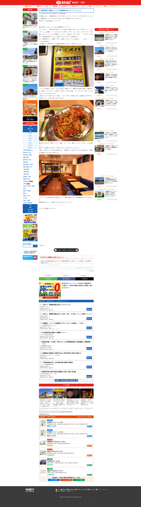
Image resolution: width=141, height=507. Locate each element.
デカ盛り (53, 411)
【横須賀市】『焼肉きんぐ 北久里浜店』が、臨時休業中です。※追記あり (111, 147)
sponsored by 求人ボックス (61, 301)
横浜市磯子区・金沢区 (28, 164)
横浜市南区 (25, 162)
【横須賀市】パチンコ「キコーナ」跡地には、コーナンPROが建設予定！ (30, 44)
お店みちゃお (74, 6)
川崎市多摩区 (26, 169)
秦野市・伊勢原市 (27, 190)
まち (83, 6)
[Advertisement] (106, 18)
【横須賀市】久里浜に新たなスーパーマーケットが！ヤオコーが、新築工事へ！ (111, 49)
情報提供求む (71, 489)
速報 (105, 6)
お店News (64, 6)
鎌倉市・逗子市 (26, 195)
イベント (97, 6)
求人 (47, 6)
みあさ (47, 414)
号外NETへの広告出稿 (82, 489)
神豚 (71, 411)
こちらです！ (57, 20)
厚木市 (24, 188)
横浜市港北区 (26, 157)
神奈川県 (63, 13)
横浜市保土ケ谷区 (27, 159)
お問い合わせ (92, 489)
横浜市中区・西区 (27, 152)
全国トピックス (28, 6)
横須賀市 (67, 411)
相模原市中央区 (26, 178)
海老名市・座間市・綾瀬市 (29, 186)
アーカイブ (113, 6)
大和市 (26, 183)
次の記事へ (84, 275)
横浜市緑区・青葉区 (27, 154)
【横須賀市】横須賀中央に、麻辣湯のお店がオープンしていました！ (30, 27)
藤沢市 (24, 193)
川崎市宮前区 (26, 171)
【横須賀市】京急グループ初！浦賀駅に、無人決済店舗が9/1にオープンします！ (30, 61)
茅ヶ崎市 (25, 198)
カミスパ (41, 411)
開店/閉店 (55, 6)
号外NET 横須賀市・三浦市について (65, 491)
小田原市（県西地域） (28, 202)
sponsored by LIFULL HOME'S (84, 416)
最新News (39, 6)
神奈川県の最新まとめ (28, 150)
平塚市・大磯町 (26, 200)
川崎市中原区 (26, 174)
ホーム (58, 489)
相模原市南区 (27, 181)
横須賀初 (63, 411)
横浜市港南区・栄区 (27, 166)
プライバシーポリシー (102, 489)
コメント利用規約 (90, 270)
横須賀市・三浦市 (78, 2)
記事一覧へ (66, 275)
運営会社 (64, 489)
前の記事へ (49, 275)
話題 (90, 6)
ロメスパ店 (58, 411)
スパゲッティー (47, 411)
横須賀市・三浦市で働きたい (47, 301)
